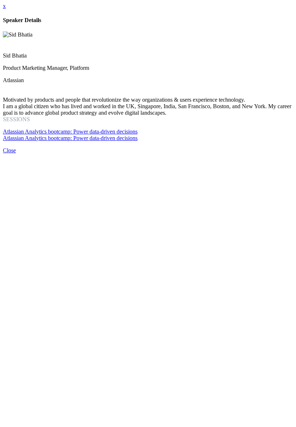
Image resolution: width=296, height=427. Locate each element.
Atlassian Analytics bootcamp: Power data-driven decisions (70, 131)
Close (9, 150)
